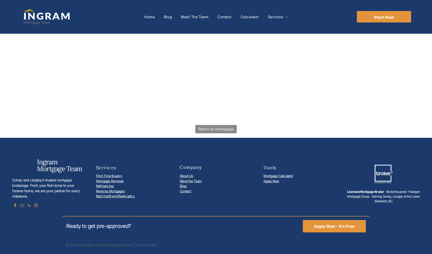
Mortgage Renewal (110, 181)
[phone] (29, 205)
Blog (183, 186)
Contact (185, 191)
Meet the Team (191, 181)
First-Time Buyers (109, 176)
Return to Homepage (216, 129)
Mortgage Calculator (278, 176)
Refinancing (105, 186)
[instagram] (36, 205)
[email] (22, 205)
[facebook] (15, 205)
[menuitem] (149, 17)
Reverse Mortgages (110, 191)
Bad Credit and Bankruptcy (115, 196)
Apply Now (271, 181)
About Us (186, 176)
